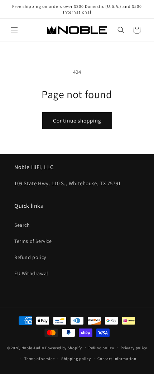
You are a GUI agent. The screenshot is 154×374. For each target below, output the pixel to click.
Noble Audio (32, 347)
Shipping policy (76, 358)
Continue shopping (77, 120)
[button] (14, 30)
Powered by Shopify (63, 347)
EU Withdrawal (31, 273)
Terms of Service (33, 241)
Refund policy (30, 257)
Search (22, 225)
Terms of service (39, 358)
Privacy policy (134, 347)
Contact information (116, 358)
